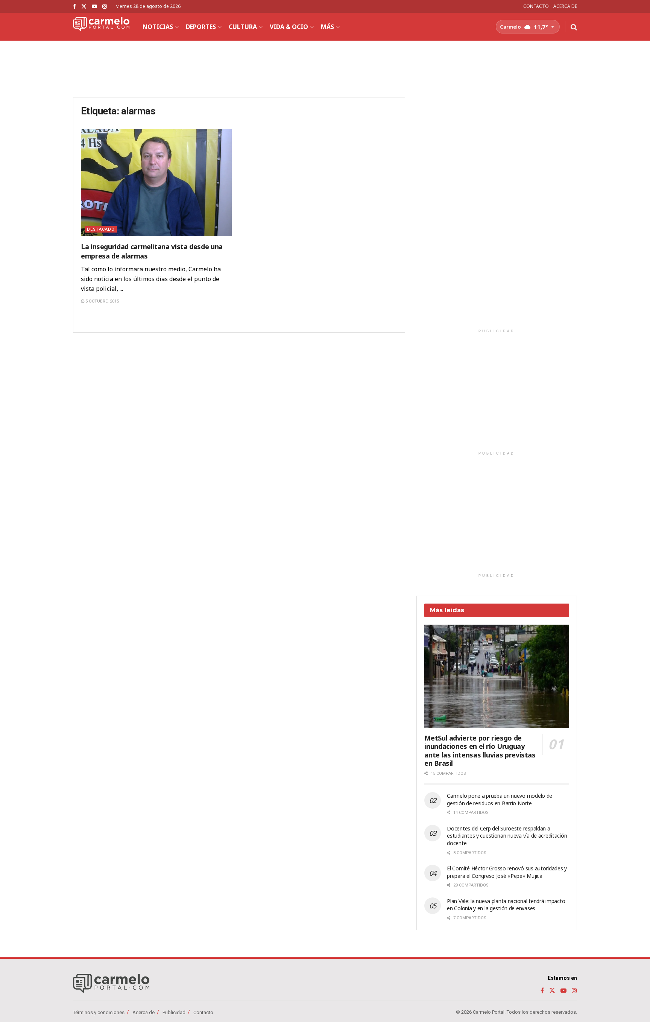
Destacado (101, 229)
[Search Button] (574, 26)
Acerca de (143, 1012)
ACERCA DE (565, 6)
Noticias (158, 27)
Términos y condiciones (99, 1012)
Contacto (203, 1012)
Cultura (243, 27)
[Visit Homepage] (101, 26)
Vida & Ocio (289, 27)
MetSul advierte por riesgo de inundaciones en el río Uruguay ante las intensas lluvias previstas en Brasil (479, 750)
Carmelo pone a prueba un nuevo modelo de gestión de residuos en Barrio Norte (499, 799)
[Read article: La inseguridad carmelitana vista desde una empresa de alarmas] (156, 182)
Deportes (201, 27)
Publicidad (173, 1012)
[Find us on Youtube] (94, 6)
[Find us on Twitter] (84, 6)
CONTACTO (536, 6)
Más (327, 27)
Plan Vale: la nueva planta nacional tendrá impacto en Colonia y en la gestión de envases (506, 904)
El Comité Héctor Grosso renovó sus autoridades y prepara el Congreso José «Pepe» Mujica (507, 872)
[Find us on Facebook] (74, 6)
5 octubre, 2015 (101, 301)
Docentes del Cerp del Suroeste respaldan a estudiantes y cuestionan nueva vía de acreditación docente (507, 836)
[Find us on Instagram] (104, 6)
